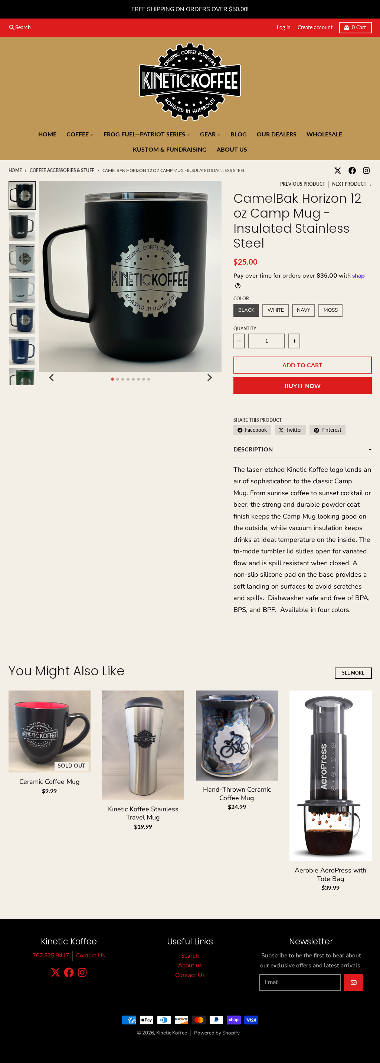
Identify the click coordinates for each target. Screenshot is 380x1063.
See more (353, 673)
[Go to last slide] (52, 378)
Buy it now (303, 385)
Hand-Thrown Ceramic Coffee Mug (237, 793)
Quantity (244, 328)
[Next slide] (209, 378)
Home (15, 170)
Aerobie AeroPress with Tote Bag (330, 874)
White (276, 310)
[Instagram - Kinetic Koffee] (366, 170)
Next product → (352, 184)
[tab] (112, 379)
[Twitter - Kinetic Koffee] (337, 170)
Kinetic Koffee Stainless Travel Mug (143, 813)
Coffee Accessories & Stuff (62, 170)
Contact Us (90, 955)
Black (246, 310)
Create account (315, 27)
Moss (331, 310)
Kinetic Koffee (171, 1032)
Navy (303, 310)
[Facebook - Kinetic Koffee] (352, 170)
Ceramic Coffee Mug (49, 782)
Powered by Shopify (217, 1032)
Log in (284, 27)
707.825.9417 (51, 955)
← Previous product (300, 184)
